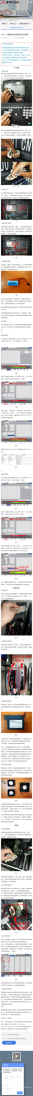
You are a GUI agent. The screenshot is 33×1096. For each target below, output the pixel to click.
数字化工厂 (13, 23)
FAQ (5, 20)
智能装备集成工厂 (25, 23)
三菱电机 (9, 1018)
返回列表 (9, 1043)
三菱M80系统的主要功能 (13, 1034)
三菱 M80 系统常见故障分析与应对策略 (16, 1038)
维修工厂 (5, 23)
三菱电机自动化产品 (13, 20)
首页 (2, 20)
